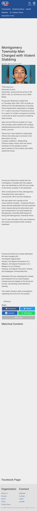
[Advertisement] (18, 32)
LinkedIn (10, 313)
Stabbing (6, 301)
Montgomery (8, 87)
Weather (5, 12)
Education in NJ (8, 16)
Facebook (12, 309)
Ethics (3, 499)
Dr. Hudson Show (16, 12)
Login (34, 5)
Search (30, 5)
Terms (3, 501)
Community (6, 9)
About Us (4, 493)
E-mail (19, 317)
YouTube (22, 496)
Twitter (28, 309)
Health (28, 9)
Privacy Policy (6, 504)
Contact (4, 496)
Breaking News (18, 9)
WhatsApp (27, 313)
